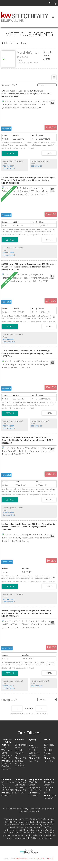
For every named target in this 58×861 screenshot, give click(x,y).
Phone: (20, 62)
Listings (46, 58)
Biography (48, 52)
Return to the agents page (15, 42)
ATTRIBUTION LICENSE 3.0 (44, 858)
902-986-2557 (31, 62)
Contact (47, 55)
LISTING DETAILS (10, 153)
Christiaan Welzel (20, 858)
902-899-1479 (36, 166)
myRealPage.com (29, 853)
